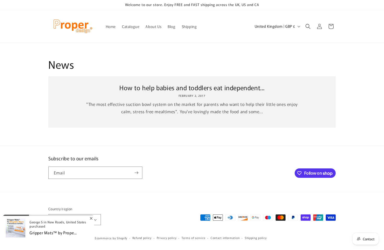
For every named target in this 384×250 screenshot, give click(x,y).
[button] (308, 26)
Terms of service (193, 238)
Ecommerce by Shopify (111, 238)
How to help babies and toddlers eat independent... (192, 87)
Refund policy (142, 238)
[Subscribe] (136, 173)
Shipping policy (256, 238)
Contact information (225, 238)
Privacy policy (167, 238)
